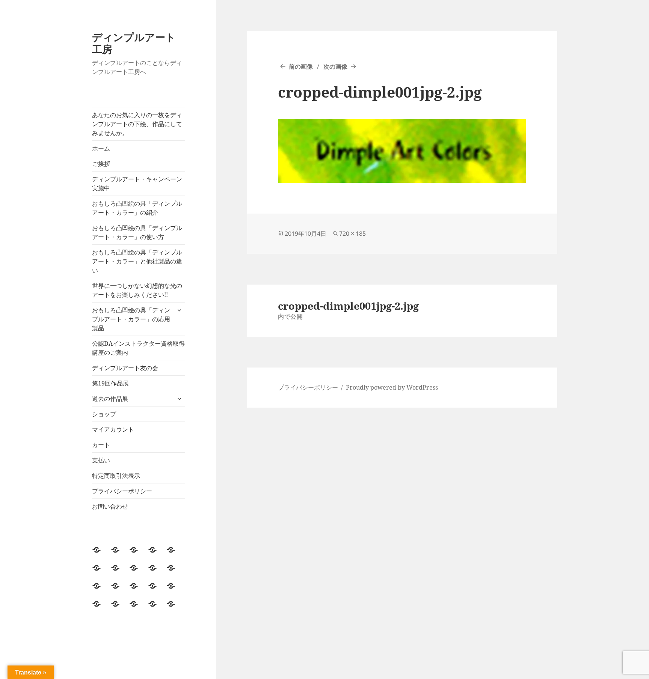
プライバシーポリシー (122, 491)
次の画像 (335, 66)
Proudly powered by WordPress (392, 387)
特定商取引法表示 (116, 475)
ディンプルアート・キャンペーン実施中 (137, 183)
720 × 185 (352, 233)
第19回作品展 (110, 383)
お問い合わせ (110, 506)
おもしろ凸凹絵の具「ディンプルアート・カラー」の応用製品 (131, 319)
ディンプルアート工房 (134, 43)
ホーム (101, 148)
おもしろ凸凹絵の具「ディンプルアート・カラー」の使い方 (137, 232)
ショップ (104, 414)
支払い (101, 460)
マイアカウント (113, 429)
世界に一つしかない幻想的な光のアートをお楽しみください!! (137, 290)
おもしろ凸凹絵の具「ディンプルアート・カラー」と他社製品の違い (137, 261)
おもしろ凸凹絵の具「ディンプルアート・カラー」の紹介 (137, 208)
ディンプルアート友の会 (125, 368)
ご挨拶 (101, 164)
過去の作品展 (110, 398)
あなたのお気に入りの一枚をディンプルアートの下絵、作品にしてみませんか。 (137, 124)
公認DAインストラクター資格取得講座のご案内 (138, 348)
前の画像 (301, 66)
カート (101, 445)
